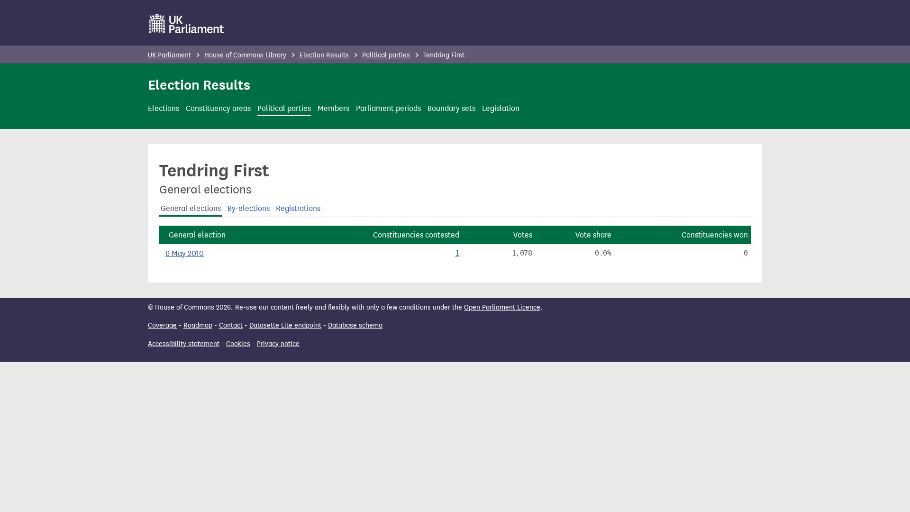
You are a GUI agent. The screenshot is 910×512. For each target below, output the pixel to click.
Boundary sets (451, 108)
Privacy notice (278, 344)
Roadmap (197, 325)
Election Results (324, 55)
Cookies (238, 344)
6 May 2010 (184, 253)
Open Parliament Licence (502, 307)
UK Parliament (169, 55)
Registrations (298, 208)
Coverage (162, 325)
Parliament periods (388, 108)
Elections (163, 108)
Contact (231, 325)
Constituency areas (218, 108)
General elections (191, 208)
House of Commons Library (245, 55)
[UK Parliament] (186, 23)
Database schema (355, 325)
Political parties (387, 55)
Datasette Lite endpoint (285, 325)
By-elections (249, 208)
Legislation (500, 108)
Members (333, 108)
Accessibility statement (183, 344)
